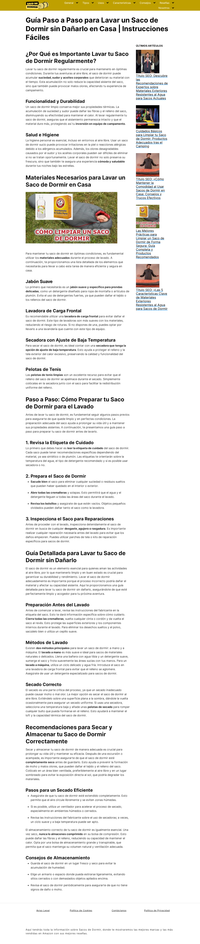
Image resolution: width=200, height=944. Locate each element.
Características (122, 2)
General (68, 2)
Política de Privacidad (157, 910)
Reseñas (164, 2)
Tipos (85, 2)
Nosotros (163, 7)
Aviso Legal (43, 910)
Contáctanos (119, 910)
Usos (101, 2)
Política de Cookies (81, 910)
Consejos (145, 2)
